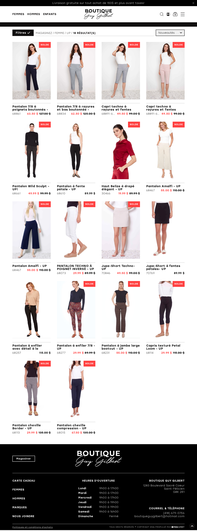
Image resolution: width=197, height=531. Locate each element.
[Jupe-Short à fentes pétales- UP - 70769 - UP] (165, 238)
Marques (19, 507)
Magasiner (23, 458)
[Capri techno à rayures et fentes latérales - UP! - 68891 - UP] (121, 78)
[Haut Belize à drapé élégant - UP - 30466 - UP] (121, 158)
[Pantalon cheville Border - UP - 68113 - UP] (31, 397)
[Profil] (168, 14)
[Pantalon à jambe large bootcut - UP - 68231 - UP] (121, 317)
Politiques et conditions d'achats (32, 527)
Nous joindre (23, 516)
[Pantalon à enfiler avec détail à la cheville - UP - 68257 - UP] (31, 317)
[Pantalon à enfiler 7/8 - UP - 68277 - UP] (76, 317)
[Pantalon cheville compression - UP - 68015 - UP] (76, 397)
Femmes (18, 14)
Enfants (50, 14)
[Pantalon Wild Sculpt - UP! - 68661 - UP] (31, 158)
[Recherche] (161, 14)
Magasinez (44, 33)
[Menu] (183, 14)
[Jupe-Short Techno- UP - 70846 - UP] (121, 238)
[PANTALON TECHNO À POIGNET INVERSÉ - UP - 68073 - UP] (76, 238)
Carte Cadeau (23, 480)
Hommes (33, 14)
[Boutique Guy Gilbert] (98, 14)
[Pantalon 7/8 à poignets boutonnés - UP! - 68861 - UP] (31, 78)
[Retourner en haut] (192, 526)
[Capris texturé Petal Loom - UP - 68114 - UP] (165, 317)
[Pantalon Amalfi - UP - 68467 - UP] (165, 158)
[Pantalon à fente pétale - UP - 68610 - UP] (76, 158)
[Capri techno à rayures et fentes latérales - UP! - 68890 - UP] (165, 78)
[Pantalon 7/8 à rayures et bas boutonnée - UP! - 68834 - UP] (76, 78)
